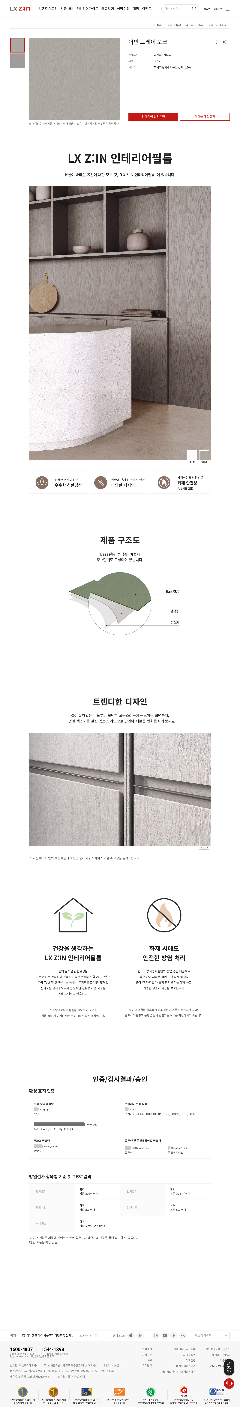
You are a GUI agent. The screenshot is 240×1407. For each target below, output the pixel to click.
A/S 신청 (191, 1360)
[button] (225, 42)
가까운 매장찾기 (205, 116)
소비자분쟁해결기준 (185, 1366)
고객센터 (147, 1349)
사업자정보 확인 (107, 1371)
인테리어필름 (175, 25)
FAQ (149, 1359)
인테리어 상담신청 (153, 116)
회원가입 (218, 9)
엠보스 (201, 25)
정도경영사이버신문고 (218, 1349)
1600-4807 (21, 1349)
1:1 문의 (147, 1365)
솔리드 (189, 25)
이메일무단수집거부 (185, 1349)
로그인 (207, 9)
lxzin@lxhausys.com (39, 1376)
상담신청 (229, 1369)
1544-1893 (52, 1349)
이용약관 (225, 1360)
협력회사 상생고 (221, 1354)
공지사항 (147, 1354)
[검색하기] (194, 8)
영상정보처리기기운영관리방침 (179, 1371)
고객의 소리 (189, 1354)
